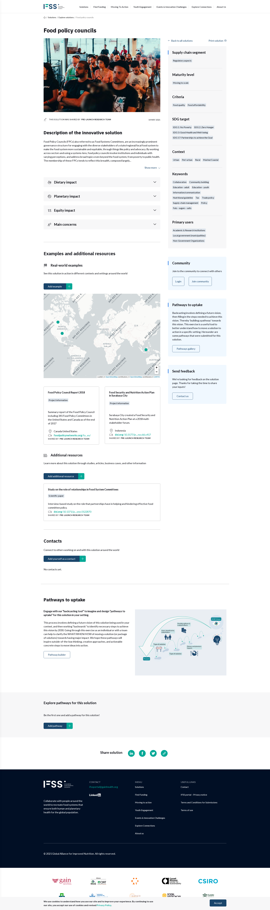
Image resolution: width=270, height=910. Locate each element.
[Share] (164, 753)
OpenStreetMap (112, 377)
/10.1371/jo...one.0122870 (72, 511)
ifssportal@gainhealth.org (103, 786)
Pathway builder (57, 654)
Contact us (183, 396)
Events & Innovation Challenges (172, 6)
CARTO (157, 377)
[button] (146, 349)
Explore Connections (202, 6)
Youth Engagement (142, 6)
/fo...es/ (72, 435)
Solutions (83, 6)
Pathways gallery (186, 348)
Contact (185, 787)
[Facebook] (142, 753)
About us (221, 6)
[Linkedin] (131, 753)
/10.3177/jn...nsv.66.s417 (133, 434)
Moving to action (119, 6)
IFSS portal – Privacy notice (194, 794)
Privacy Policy (104, 905)
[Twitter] (153, 753)
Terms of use (187, 810)
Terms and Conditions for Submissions (199, 802)
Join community (200, 281)
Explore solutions (66, 17)
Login (178, 281)
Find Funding (99, 6)
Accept (218, 903)
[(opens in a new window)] (95, 794)
